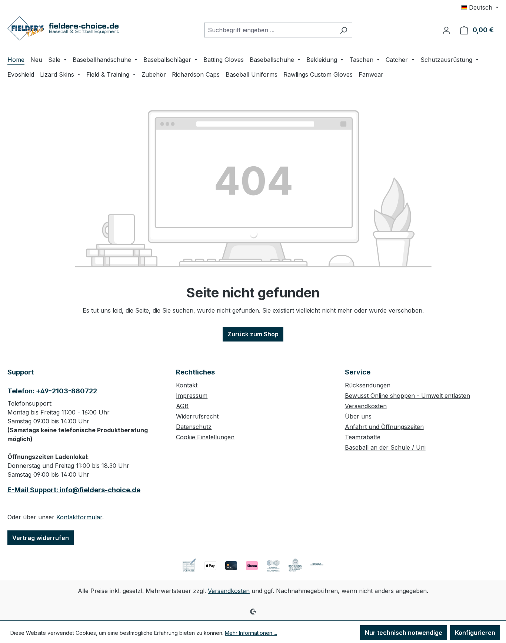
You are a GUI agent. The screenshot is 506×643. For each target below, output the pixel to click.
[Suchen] (343, 30)
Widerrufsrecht (197, 416)
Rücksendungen (367, 385)
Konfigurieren (475, 632)
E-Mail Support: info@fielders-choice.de (73, 490)
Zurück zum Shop (253, 334)
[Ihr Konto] (446, 30)
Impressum (191, 395)
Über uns (358, 416)
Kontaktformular (79, 517)
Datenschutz (194, 426)
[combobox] (269, 30)
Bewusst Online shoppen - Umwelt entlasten (407, 395)
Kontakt (186, 385)
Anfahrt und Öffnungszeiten (384, 426)
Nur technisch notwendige (403, 632)
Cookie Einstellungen (205, 437)
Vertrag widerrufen (40, 538)
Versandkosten (366, 406)
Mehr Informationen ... (251, 633)
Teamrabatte (362, 437)
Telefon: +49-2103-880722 (52, 391)
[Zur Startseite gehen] (63, 28)
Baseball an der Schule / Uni (385, 447)
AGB (182, 406)
